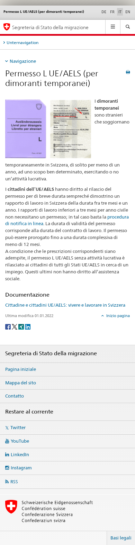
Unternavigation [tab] (22, 42)
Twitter (18, 427)
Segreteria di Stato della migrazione (50, 27)
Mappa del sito (20, 382)
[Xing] (21, 326)
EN (127, 11)
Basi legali (121, 537)
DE (103, 11)
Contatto (14, 396)
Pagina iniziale (20, 369)
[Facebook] (8, 326)
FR (112, 11)
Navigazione (23, 61)
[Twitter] (15, 326)
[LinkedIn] (27, 326)
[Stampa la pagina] (128, 72)
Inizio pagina (117, 315)
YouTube (20, 441)
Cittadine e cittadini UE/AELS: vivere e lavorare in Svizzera (65, 305)
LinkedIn (20, 454)
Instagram (21, 467)
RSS (14, 481)
